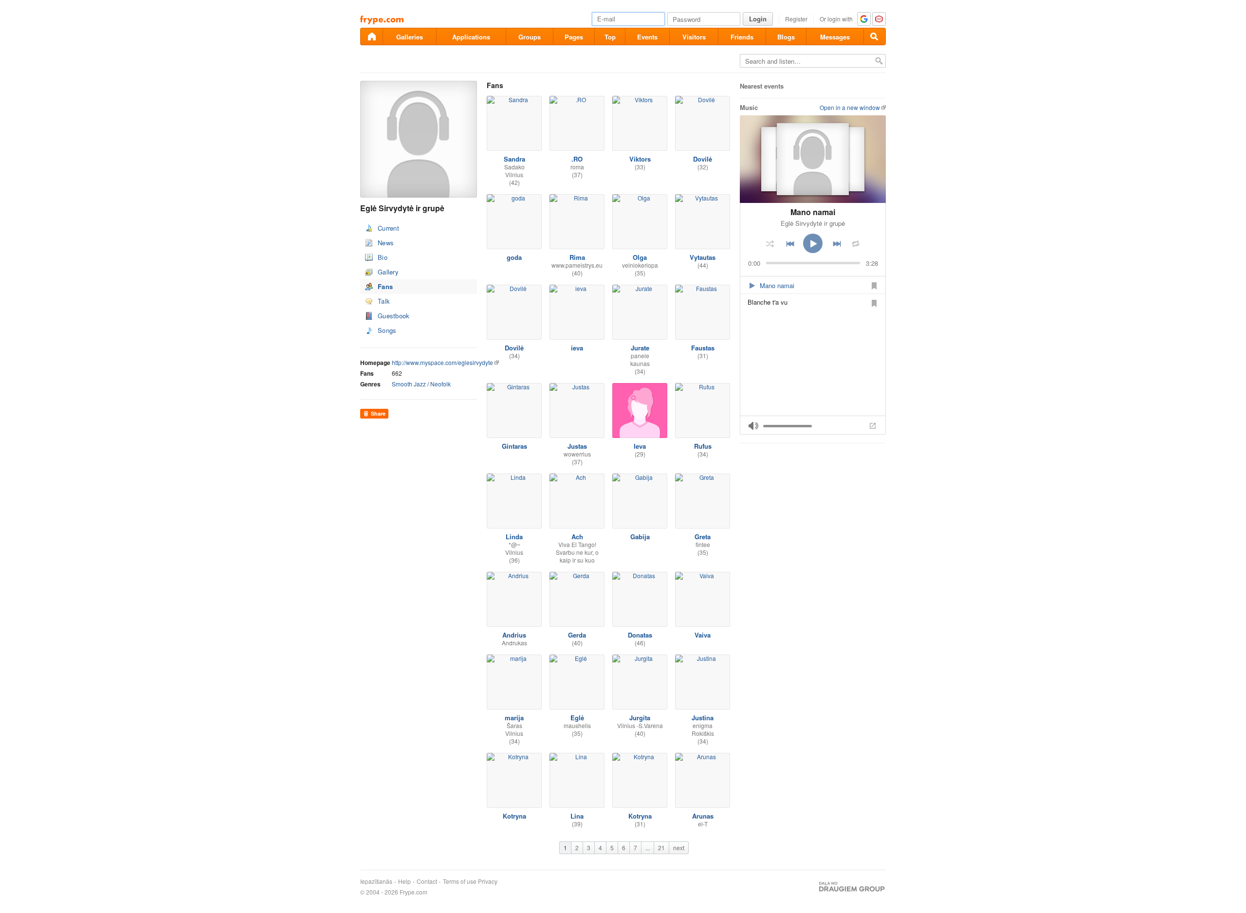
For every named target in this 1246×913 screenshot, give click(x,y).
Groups (529, 36)
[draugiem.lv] (371, 36)
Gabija (640, 536)
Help (404, 881)
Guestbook (394, 315)
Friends (742, 36)
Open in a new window (850, 107)
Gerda (577, 634)
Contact (427, 881)
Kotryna (514, 816)
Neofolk (440, 384)
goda (514, 257)
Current (388, 228)
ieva (577, 347)
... (647, 847)
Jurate (640, 347)
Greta (703, 536)
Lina (577, 816)
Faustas (703, 347)
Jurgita (639, 717)
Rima (577, 257)
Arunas (703, 816)
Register (796, 19)
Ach (577, 536)
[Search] (874, 36)
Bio (382, 257)
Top (610, 36)
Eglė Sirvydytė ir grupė (813, 223)
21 (661, 847)
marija (514, 717)
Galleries (409, 36)
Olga (640, 257)
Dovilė (702, 159)
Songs (387, 330)
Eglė (577, 717)
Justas (577, 446)
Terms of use (459, 881)
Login (758, 18)
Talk (384, 301)
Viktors (640, 159)
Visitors (694, 36)
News (386, 242)
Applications (471, 36)
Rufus (703, 446)
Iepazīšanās (376, 881)
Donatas (640, 634)
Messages (835, 36)
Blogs (786, 36)
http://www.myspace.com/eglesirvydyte (442, 362)
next (678, 847)
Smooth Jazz (409, 384)
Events (647, 36)
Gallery (388, 271)
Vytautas (702, 257)
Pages (574, 36)
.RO (577, 159)
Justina (703, 717)
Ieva (640, 446)
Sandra (514, 159)
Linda (514, 536)
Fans (385, 286)
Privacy (487, 881)
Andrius (514, 634)
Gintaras (514, 446)
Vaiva (703, 634)
